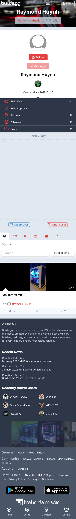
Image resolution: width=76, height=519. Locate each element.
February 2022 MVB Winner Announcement (27, 361)
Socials (27, 458)
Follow (40, 57)
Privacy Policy (17, 479)
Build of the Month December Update (23, 377)
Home (22, 20)
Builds (40, 452)
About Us (30, 475)
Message (39, 66)
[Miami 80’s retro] (51, 434)
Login (69, 3)
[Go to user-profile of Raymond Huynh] (38, 43)
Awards (38, 458)
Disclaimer (48, 479)
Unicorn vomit (12, 294)
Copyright (33, 479)
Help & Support (47, 475)
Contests (22, 468)
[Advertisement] (38, 182)
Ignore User (58, 224)
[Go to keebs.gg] (48, 3)
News (30, 452)
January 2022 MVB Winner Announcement (26, 369)
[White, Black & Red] (24, 434)
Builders (37, 20)
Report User (21, 224)
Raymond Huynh (38, 74)
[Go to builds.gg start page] (11, 3)
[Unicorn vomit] (38, 277)
